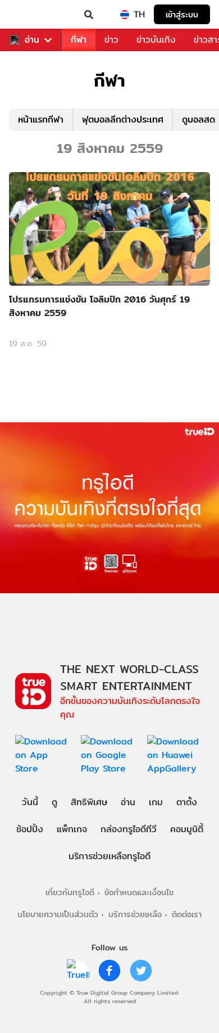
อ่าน (32, 40)
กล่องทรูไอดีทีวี (129, 829)
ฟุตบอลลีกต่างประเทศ (122, 119)
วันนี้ (30, 802)
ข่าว (111, 40)
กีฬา (78, 40)
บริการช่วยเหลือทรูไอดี (109, 856)
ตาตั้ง (186, 802)
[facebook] (109, 970)
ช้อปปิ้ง (29, 829)
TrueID (31, 14)
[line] (78, 970)
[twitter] (141, 970)
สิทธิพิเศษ (89, 802)
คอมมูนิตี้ (186, 829)
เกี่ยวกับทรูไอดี (69, 892)
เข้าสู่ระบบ (182, 14)
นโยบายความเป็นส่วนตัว (57, 914)
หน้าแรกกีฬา (40, 119)
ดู (54, 802)
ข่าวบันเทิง (156, 40)
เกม (156, 802)
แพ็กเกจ (72, 829)
